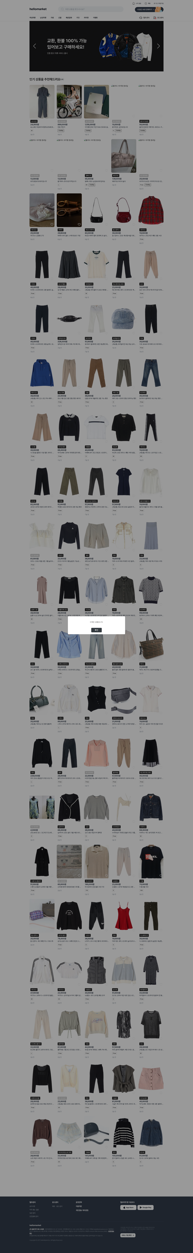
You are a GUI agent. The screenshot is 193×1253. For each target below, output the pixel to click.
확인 (96, 630)
